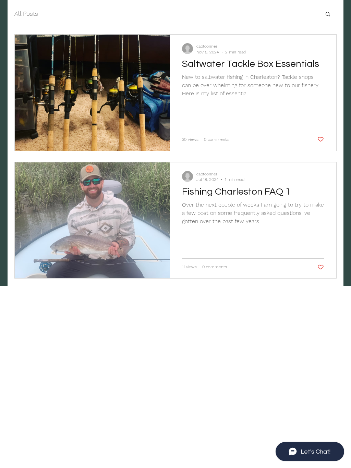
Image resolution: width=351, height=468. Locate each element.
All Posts (26, 13)
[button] (328, 14)
